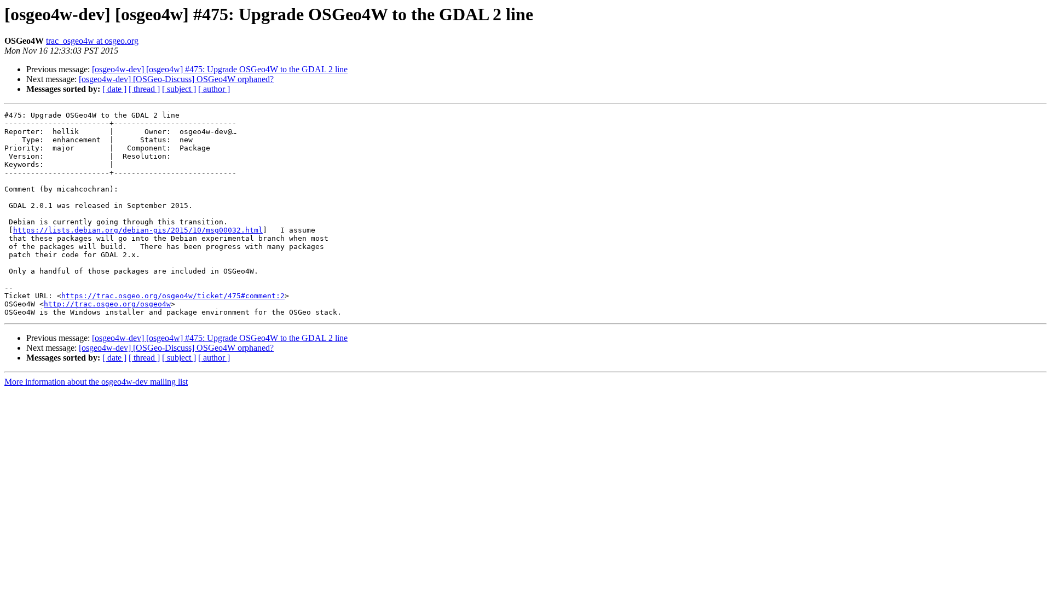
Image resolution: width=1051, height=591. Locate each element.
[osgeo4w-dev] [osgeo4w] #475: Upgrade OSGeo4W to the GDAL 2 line (220, 69)
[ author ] (214, 89)
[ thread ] (144, 89)
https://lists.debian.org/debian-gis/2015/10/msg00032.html (138, 230)
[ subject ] (179, 89)
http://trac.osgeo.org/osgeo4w (107, 304)
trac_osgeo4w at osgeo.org (92, 40)
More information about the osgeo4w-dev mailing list (96, 381)
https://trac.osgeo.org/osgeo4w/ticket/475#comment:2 (173, 296)
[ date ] (114, 89)
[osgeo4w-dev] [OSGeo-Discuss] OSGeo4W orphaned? (176, 79)
